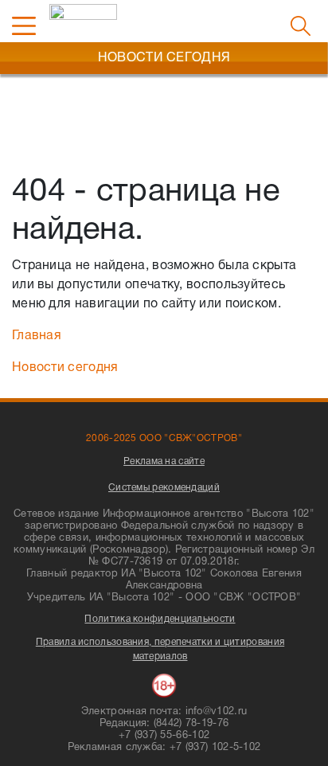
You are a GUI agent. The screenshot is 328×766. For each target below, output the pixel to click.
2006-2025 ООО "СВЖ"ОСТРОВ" (164, 438)
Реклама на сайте (164, 461)
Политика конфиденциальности (159, 619)
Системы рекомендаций (164, 487)
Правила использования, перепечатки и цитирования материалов (160, 649)
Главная (36, 336)
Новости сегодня (65, 367)
